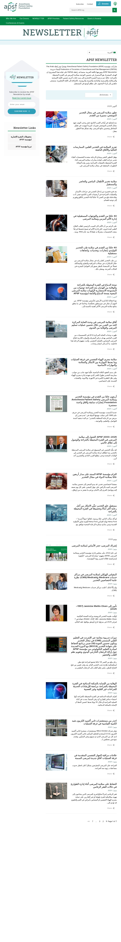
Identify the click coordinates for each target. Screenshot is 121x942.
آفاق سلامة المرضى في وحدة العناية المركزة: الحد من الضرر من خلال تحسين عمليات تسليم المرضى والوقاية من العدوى (94, 325)
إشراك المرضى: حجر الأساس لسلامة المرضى (94, 546)
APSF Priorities (54, 18)
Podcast (114, 4)
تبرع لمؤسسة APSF (24, 147)
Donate (105, 4)
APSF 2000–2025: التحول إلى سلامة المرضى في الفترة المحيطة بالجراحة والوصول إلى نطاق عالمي (94, 440)
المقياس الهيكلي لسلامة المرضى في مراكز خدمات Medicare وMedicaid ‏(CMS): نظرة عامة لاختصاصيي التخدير (95, 577)
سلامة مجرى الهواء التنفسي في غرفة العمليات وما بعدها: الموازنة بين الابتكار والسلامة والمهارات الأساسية (94, 362)
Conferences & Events (15, 23)
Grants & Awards (94, 18)
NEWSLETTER (38, 18)
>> (89, 821)
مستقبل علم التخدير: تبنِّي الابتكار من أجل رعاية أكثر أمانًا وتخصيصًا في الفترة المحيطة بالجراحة (95, 509)
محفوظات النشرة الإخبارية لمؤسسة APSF (21, 138)
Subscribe (80, 4)
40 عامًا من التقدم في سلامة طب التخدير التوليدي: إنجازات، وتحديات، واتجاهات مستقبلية (96, 250)
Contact (90, 4)
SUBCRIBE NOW (20, 111)
